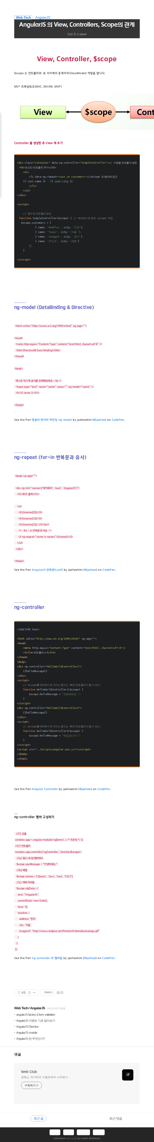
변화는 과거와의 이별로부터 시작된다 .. (45, 1077)
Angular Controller (45, 789)
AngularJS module (26, 1032)
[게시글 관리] (34, 993)
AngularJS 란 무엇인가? (30, 1038)
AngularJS (37, 1008)
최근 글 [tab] (38, 1118)
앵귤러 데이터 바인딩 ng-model (52, 420)
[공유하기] (29, 993)
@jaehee (99, 420)
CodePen (118, 420)
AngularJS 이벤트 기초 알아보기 (35, 1020)
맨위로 (99, 1132)
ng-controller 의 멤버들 (47, 958)
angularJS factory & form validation (35, 1014)
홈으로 (55, 1132)
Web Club (29, 1072)
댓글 (17, 1054)
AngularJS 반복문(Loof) (47, 570)
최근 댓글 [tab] (115, 1118)
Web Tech (21, 1008)
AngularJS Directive (27, 1026)
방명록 (68, 1132)
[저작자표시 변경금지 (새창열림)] (59, 992)
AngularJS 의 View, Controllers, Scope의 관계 (77, 24)
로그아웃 (83, 1132)
